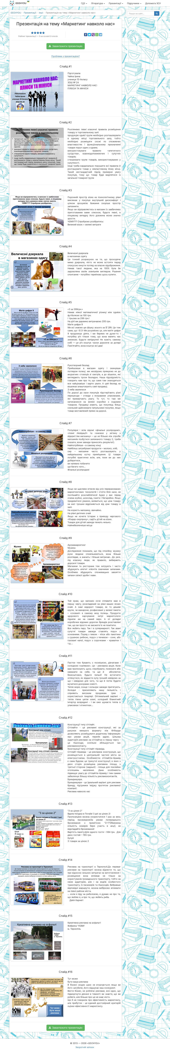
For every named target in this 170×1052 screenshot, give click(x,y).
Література (97, 3)
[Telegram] (100, 34)
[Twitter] (89, 34)
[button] (65, 46)
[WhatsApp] (96, 34)
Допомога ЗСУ (153, 3)
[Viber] (93, 34)
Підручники (133, 3)
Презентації (115, 3)
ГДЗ (83, 3)
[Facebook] (85, 34)
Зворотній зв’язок (84, 1047)
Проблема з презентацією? (65, 56)
